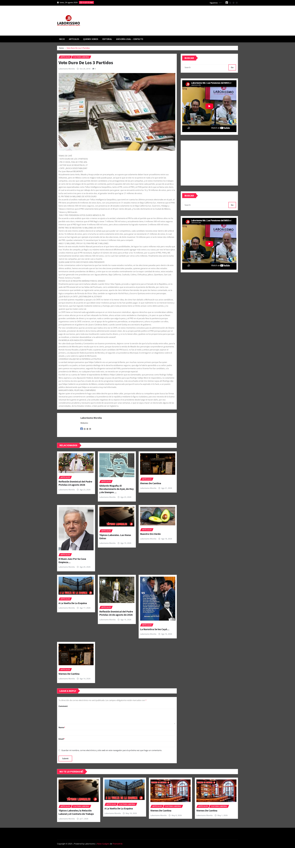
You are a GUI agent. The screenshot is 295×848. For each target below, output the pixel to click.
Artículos (74, 39)
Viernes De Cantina (150, 483)
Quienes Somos (90, 39)
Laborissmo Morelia (67, 69)
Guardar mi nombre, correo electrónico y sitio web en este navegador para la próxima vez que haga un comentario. (111, 750)
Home (61, 48)
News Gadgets (103, 843)
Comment (63, 706)
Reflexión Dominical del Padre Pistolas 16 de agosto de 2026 (116, 613)
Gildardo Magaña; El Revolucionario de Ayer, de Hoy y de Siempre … (116, 489)
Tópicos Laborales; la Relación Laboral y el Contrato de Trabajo (76, 812)
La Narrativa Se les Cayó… (154, 629)
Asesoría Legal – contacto (129, 39)
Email (62, 739)
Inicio (62, 39)
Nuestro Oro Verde (150, 533)
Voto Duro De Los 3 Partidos (78, 48)
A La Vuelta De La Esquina (73, 603)
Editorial (107, 39)
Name (62, 727)
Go (232, 67)
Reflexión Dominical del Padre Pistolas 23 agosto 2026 (75, 483)
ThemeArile (117, 843)
